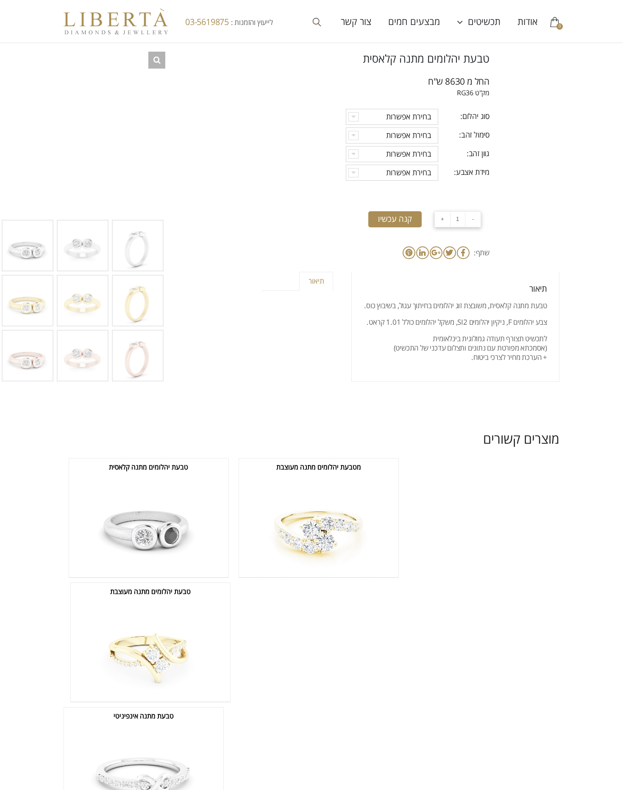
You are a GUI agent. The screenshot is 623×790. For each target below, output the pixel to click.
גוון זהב (479, 153)
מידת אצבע (473, 172)
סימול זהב (475, 135)
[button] (156, 60)
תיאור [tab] (316, 281)
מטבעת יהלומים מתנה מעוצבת (318, 467)
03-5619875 (208, 22)
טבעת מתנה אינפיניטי (144, 716)
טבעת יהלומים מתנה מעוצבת (150, 592)
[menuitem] (519, 21)
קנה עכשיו (395, 219)
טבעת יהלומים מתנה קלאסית (148, 467)
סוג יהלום (476, 116)
